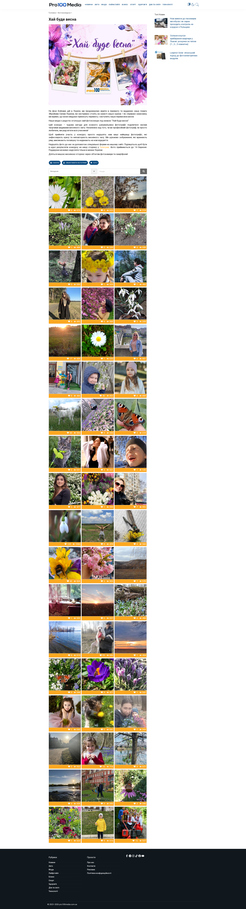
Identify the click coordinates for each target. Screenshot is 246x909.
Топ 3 (95, 163)
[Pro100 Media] (65, 4)
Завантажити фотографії (76, 163)
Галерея (56, 163)
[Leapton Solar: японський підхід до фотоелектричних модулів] (161, 55)
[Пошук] (197, 4)
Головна (52, 13)
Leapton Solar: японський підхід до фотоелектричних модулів (183, 55)
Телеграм (104, 147)
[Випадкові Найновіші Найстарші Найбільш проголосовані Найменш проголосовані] (73, 171)
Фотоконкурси (64, 13)
